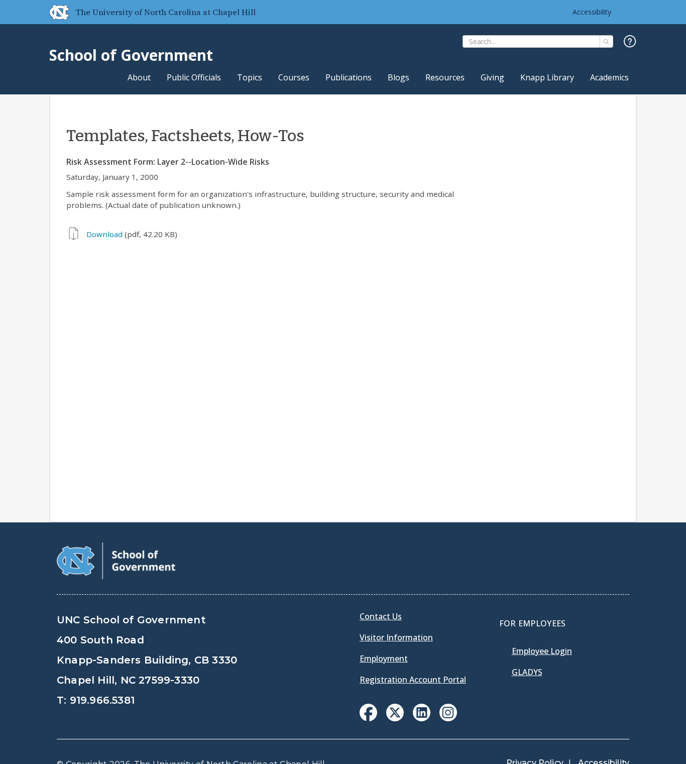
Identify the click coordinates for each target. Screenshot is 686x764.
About (139, 77)
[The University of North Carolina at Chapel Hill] (55, 12)
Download (104, 234)
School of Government (131, 55)
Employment (384, 658)
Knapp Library (547, 77)
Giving (492, 77)
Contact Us (381, 616)
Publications (348, 77)
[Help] (630, 42)
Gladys (527, 672)
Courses (293, 77)
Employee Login (542, 651)
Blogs (398, 77)
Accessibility (592, 12)
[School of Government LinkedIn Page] (421, 718)
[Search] (606, 41)
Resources (445, 77)
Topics (249, 77)
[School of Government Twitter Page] (395, 718)
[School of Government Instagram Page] (448, 718)
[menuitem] (368, 712)
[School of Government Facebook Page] (368, 718)
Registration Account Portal (413, 679)
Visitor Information (396, 637)
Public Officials (194, 77)
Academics (609, 77)
